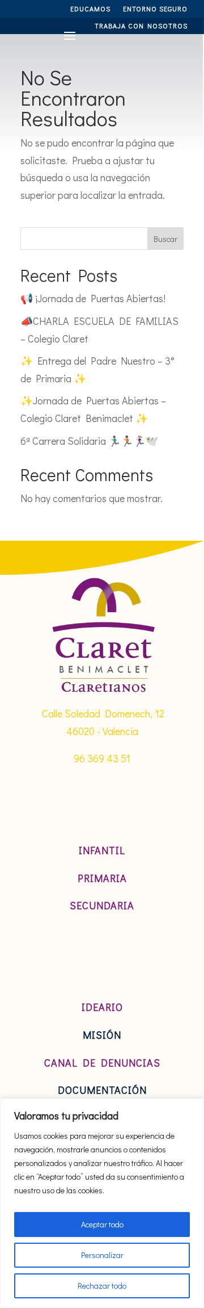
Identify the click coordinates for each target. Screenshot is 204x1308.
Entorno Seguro (155, 9)
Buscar (165, 238)
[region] (102, 1203)
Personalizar (102, 1255)
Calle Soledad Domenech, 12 (103, 713)
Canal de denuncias (102, 1062)
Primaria (102, 878)
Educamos (90, 9)
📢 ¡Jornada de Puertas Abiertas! (92, 298)
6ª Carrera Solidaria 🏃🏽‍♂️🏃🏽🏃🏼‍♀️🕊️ (89, 441)
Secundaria (102, 905)
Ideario (102, 1007)
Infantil (102, 850)
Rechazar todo (102, 1285)
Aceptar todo (102, 1224)
